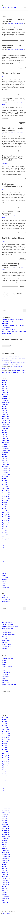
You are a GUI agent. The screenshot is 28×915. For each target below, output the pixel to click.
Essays (4, 575)
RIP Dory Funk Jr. (6, 323)
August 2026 (5, 380)
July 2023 (4, 454)
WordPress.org (5, 601)
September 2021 (6, 499)
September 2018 (6, 547)
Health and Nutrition (7, 666)
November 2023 (6, 446)
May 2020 (4, 531)
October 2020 (5, 521)
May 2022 (4, 482)
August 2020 (5, 525)
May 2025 (4, 410)
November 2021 (6, 494)
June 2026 (4, 384)
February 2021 (5, 513)
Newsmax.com (6, 640)
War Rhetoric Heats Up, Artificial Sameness (11, 264)
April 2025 (4, 412)
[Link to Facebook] (18, 911)
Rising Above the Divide (11, 73)
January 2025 (5, 418)
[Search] (21, 7)
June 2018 (4, 549)
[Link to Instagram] (22, 911)
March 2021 (5, 511)
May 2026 (4, 386)
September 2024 (6, 426)
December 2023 (6, 444)
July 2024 (4, 430)
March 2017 (5, 563)
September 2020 (6, 523)
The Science (5, 680)
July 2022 (4, 478)
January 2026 (5, 394)
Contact (4, 660)
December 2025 (6, 396)
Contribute (4, 662)
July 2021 (4, 503)
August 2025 (5, 404)
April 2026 (4, 388)
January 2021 (5, 515)
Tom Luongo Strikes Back (8, 329)
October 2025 (5, 400)
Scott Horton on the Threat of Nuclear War (13, 20)
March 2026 (5, 390)
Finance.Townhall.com (7, 624)
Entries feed (5, 597)
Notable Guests (6, 672)
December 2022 (6, 468)
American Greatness (7, 644)
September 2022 (6, 474)
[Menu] (25, 7)
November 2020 (6, 519)
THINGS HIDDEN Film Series (9, 684)
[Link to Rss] (25, 911)
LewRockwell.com (6, 632)
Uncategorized (5, 587)
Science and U (5, 676)
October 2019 (5, 543)
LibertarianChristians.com (8, 634)
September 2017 (6, 561)
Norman (4, 356)
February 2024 (5, 440)
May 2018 (4, 551)
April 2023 (4, 460)
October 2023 (5, 448)
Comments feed (6, 599)
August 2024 (5, 428)
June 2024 (4, 432)
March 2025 (5, 414)
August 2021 (5, 501)
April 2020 (4, 533)
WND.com (4, 636)
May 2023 (4, 458)
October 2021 (5, 496)
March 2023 (5, 462)
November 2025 (6, 398)
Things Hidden (5, 682)
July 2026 (4, 382)
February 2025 (5, 416)
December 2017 (6, 555)
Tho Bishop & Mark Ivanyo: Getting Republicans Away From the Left (12, 158)
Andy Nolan (5, 362)
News (20, 23)
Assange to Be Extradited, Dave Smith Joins (12, 46)
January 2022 (5, 490)
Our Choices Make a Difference (13, 238)
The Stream (5, 642)
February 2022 (5, 488)
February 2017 (5, 565)
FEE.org (4, 630)
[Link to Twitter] (20, 911)
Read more (22, 40)
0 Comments (10, 23)
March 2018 (5, 553)
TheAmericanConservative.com (10, 626)
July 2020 (4, 527)
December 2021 (6, 492)
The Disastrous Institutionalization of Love (12, 185)
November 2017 (6, 557)
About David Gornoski (7, 658)
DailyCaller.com (6, 638)
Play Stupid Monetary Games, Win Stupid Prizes (13, 100)
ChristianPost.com (6, 646)
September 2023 (6, 450)
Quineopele (5, 358)
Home (3, 668)
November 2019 (6, 541)
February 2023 (5, 464)
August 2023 (5, 452)
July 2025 (4, 406)
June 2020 (4, 529)
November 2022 (6, 470)
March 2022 (5, 486)
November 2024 (6, 422)
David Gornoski (4, 24)
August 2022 (5, 476)
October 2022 (5, 472)
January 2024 (5, 442)
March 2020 (5, 535)
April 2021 (4, 509)
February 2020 (5, 537)
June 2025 (4, 408)
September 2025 (6, 402)
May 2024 (4, 434)
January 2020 (5, 539)
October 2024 (5, 424)
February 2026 (5, 392)
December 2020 (6, 517)
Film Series (5, 577)
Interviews (16, 23)
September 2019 (6, 545)
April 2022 (4, 484)
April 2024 (4, 436)
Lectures (4, 581)
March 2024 (5, 438)
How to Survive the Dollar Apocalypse (11, 213)
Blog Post (4, 573)
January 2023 (5, 466)
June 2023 (4, 456)
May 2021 (4, 507)
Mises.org (4, 648)
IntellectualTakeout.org (7, 628)
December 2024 (6, 420)
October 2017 (5, 559)
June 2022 (4, 480)
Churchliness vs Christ (13, 356)
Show (22, 23)
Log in (3, 595)
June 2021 (4, 505)
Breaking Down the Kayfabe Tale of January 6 (12, 129)
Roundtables (5, 674)
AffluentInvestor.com (7, 622)
